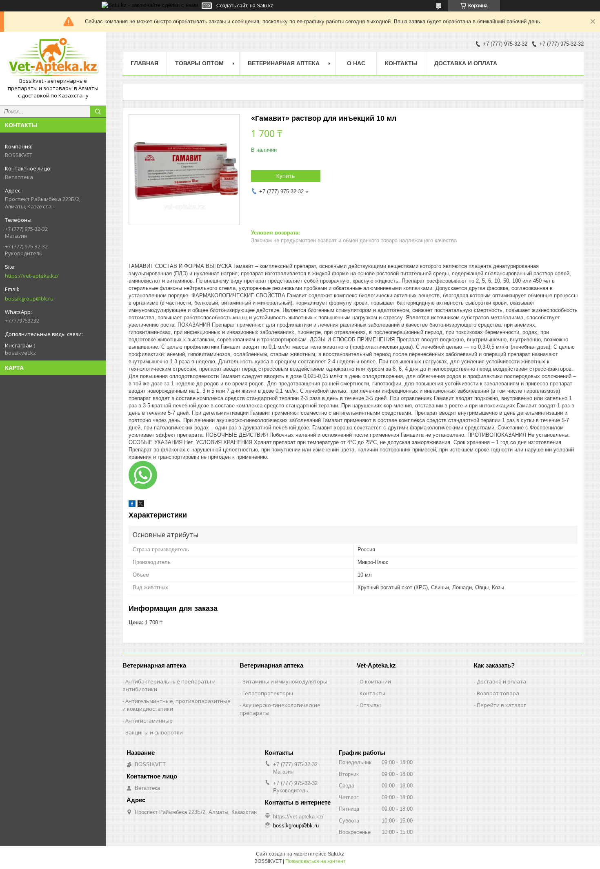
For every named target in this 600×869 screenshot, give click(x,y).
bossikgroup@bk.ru (29, 298)
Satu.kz (336, 854)
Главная (144, 63)
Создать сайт (232, 6)
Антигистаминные (149, 720)
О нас (356, 63)
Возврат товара (498, 693)
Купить (285, 175)
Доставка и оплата (465, 63)
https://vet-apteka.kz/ (32, 275)
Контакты (401, 63)
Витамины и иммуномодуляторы (284, 681)
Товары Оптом (199, 63)
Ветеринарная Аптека (284, 63)
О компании (375, 681)
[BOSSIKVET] (53, 57)
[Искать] (98, 112)
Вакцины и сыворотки (154, 732)
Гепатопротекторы (267, 693)
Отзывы (370, 705)
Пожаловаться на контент (315, 861)
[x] (141, 505)
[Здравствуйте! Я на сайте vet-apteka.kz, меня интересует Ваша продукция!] (143, 475)
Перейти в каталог (501, 705)
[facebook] (132, 505)
